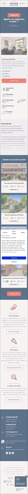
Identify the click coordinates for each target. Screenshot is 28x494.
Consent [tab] (5, 232)
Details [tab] (23, 232)
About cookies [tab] (14, 232)
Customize (14, 261)
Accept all (14, 258)
